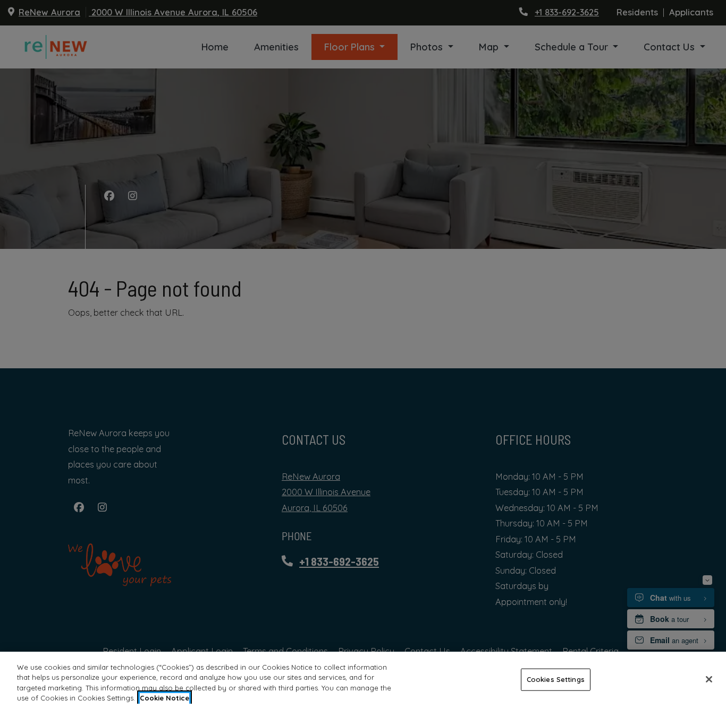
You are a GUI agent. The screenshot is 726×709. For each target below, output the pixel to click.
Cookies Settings (556, 679)
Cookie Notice (164, 698)
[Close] (709, 679)
